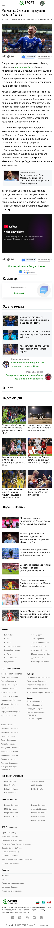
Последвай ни (30, 56)
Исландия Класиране (9, 728)
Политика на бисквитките (12, 891)
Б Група (7, 639)
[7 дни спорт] (27, 3)
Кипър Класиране (8, 736)
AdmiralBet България (39, 809)
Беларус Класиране (35, 709)
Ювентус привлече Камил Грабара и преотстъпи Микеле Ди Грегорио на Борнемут (35, 583)
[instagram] (27, 918)
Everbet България (38, 805)
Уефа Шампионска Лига (40, 642)
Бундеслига (9, 662)
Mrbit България (10, 809)
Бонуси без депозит (10, 836)
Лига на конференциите (41, 650)
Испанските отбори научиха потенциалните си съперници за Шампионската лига (35, 552)
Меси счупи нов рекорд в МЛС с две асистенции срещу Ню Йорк (14, 461)
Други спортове (37, 658)
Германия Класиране (9, 685)
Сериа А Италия (10, 658)
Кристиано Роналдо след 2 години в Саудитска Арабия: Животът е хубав (12, 493)
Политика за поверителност (13, 883)
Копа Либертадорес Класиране (39, 692)
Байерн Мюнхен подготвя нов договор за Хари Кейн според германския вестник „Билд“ (35, 614)
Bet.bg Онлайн (37, 789)
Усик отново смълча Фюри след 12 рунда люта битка (38, 492)
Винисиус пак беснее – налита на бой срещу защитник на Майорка (39, 460)
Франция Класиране (9, 696)
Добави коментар (44, 56)
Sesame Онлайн (37, 781)
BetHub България (11, 817)
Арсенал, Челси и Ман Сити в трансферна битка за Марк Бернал (34, 349)
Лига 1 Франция (37, 639)
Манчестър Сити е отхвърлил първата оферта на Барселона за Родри (35, 334)
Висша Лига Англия (12, 650)
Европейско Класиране (36, 685)
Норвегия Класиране (9, 755)
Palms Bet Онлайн (11, 789)
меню (3, 5)
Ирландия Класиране (9, 732)
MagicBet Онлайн (11, 813)
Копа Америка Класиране (37, 689)
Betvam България (11, 805)
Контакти (5, 875)
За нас (4, 879)
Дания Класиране (8, 725)
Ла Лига (7, 654)
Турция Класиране (8, 715)
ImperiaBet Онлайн (38, 813)
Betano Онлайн (10, 781)
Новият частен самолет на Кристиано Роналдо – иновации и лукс (40, 428)
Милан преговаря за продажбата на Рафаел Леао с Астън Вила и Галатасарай (35, 521)
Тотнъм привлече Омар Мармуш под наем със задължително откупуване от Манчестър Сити (35, 538)
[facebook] (13, 918)
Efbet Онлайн (9, 785)
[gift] (42, 3)
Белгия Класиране (34, 705)
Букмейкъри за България (12, 840)
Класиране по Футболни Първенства (17, 859)
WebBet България (38, 817)
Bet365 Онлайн (10, 793)
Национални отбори (12, 646)
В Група (7, 642)
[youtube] (20, 918)
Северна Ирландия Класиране (9, 768)
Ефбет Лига (9, 635)
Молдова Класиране (9, 751)
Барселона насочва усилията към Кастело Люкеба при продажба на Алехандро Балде (35, 598)
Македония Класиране (10, 748)
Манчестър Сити (24, 67)
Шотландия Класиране (10, 704)
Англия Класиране (8, 681)
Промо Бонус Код (9, 833)
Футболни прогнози (10, 855)
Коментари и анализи (40, 662)
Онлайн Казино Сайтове (12, 848)
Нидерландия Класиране (11, 700)
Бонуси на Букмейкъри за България (16, 844)
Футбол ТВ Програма (10, 863)
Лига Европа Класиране (37, 681)
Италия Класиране (8, 692)
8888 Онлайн (36, 785)
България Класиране (9, 677)
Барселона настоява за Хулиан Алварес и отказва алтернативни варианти (35, 568)
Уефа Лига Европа (38, 646)
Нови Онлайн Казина (10, 852)
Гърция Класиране (34, 719)
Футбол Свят (36, 635)
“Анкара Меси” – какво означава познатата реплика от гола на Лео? (13, 429)
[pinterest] (41, 918)
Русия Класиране (8, 708)
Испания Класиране (9, 689)
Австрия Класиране (35, 701)
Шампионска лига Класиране (39, 677)
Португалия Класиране (10, 712)
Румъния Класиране (9, 763)
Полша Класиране (8, 759)
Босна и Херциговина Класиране (36, 714)
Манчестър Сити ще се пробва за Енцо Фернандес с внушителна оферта (34, 320)
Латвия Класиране (8, 740)
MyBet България (38, 820)
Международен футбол (40, 654)
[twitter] (34, 918)
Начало (5, 19)
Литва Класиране (8, 744)
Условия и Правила (10, 887)
